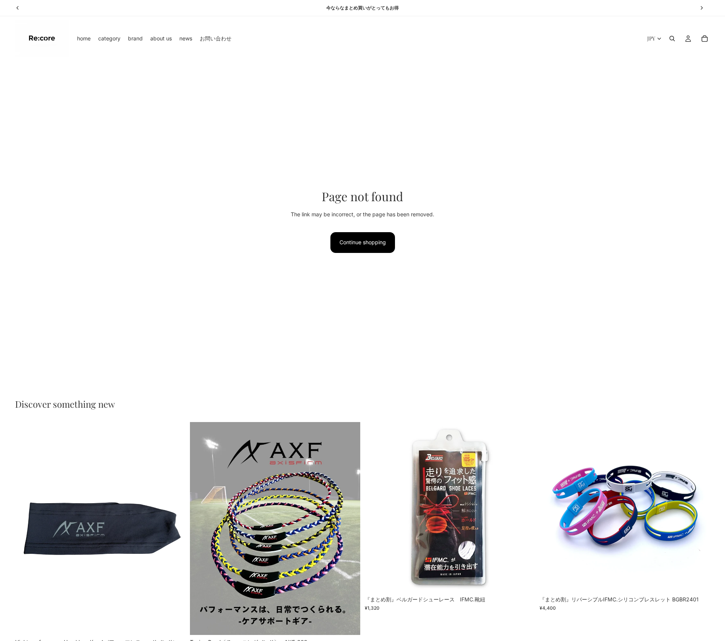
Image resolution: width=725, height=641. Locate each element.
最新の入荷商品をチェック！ (362, 8)
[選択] (348, 623)
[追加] (173, 623)
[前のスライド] (26, 528)
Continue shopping (362, 242)
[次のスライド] (174, 528)
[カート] (704, 38)
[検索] (672, 38)
